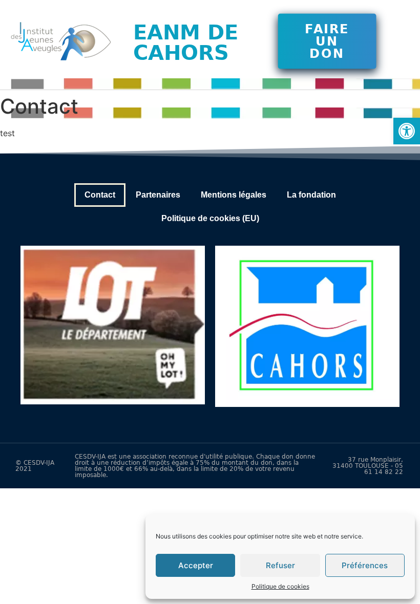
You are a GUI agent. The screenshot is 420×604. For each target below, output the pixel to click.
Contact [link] (100, 194)
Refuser (280, 565)
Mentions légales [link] (233, 194)
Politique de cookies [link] (280, 586)
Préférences (365, 565)
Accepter (195, 565)
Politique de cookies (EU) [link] (210, 218)
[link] (406, 131)
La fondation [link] (311, 194)
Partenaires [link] (158, 194)
